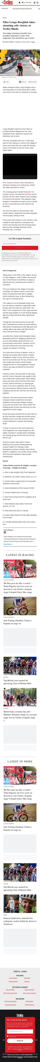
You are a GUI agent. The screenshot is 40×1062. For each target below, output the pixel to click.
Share (7, 82)
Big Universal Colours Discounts (22, 8)
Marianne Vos (29, 192)
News (33, 42)
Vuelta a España (13, 981)
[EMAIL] (5, 532)
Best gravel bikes (29, 989)
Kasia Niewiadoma (27, 183)
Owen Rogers (9, 42)
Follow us (23, 82)
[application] (20, 165)
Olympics (27, 981)
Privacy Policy (26, 1047)
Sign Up (20, 1041)
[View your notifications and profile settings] (19, 2)
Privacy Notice (26, 255)
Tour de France (13, 978)
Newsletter (33, 82)
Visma (11, 194)
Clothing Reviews (29, 1004)
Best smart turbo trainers (10, 993)
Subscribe (28, 2)
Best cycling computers (29, 993)
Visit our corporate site (26, 1054)
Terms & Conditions (18, 1049)
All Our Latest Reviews (10, 1001)
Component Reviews (10, 1004)
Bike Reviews (29, 1001)
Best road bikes (10, 989)
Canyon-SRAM (12, 183)
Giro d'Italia (27, 978)
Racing (5, 18)
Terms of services (24, 253)
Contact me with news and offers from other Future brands (20, 1036)
